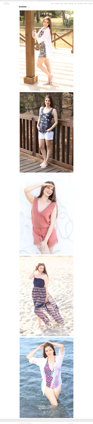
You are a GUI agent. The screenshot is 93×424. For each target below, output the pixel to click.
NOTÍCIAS (85, 3)
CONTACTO (90, 3)
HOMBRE (65, 3)
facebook (49, 0)
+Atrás (28, 7)
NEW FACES (71, 3)
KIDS (76, 3)
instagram (53, 0)
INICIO (52, 3)
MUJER (61, 3)
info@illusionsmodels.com (42, 0)
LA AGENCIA (57, 3)
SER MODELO (80, 3)
